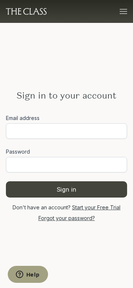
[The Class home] (26, 11)
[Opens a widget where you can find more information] (27, 275)
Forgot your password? (66, 218)
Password (18, 151)
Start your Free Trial (96, 207)
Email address (23, 118)
